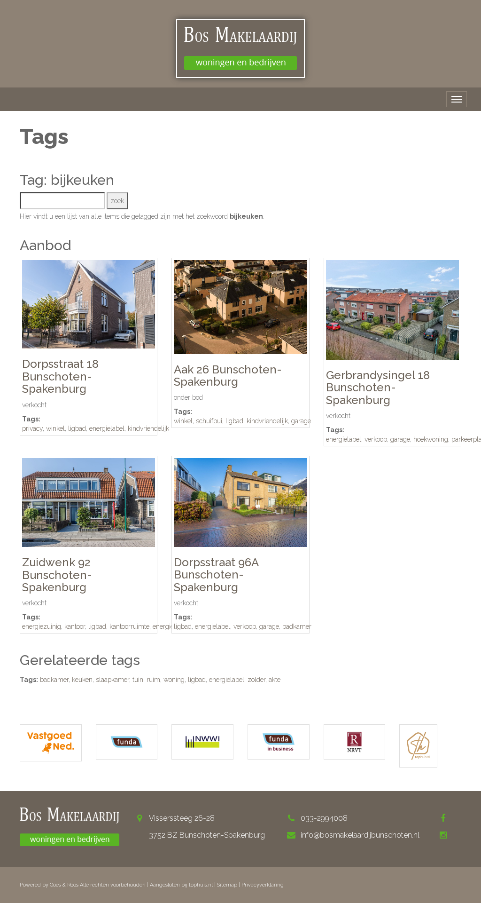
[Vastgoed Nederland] (51, 742)
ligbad (77, 428)
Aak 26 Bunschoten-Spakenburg (228, 375)
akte (274, 679)
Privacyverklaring (262, 885)
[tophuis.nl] (418, 746)
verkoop (376, 439)
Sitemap (227, 885)
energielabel (106, 428)
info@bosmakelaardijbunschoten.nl (360, 835)
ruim (153, 679)
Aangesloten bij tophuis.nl (181, 885)
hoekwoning (430, 439)
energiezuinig (41, 626)
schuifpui (209, 421)
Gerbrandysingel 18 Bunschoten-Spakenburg (378, 387)
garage (301, 421)
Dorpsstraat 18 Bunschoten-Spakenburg (60, 376)
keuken (82, 679)
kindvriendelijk (148, 428)
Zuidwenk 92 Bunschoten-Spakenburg (57, 574)
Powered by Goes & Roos (49, 885)
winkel (55, 428)
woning (174, 679)
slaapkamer (112, 679)
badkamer (296, 626)
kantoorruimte (129, 626)
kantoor (74, 626)
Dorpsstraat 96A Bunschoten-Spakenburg (216, 574)
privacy (32, 428)
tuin (137, 679)
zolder (256, 679)
